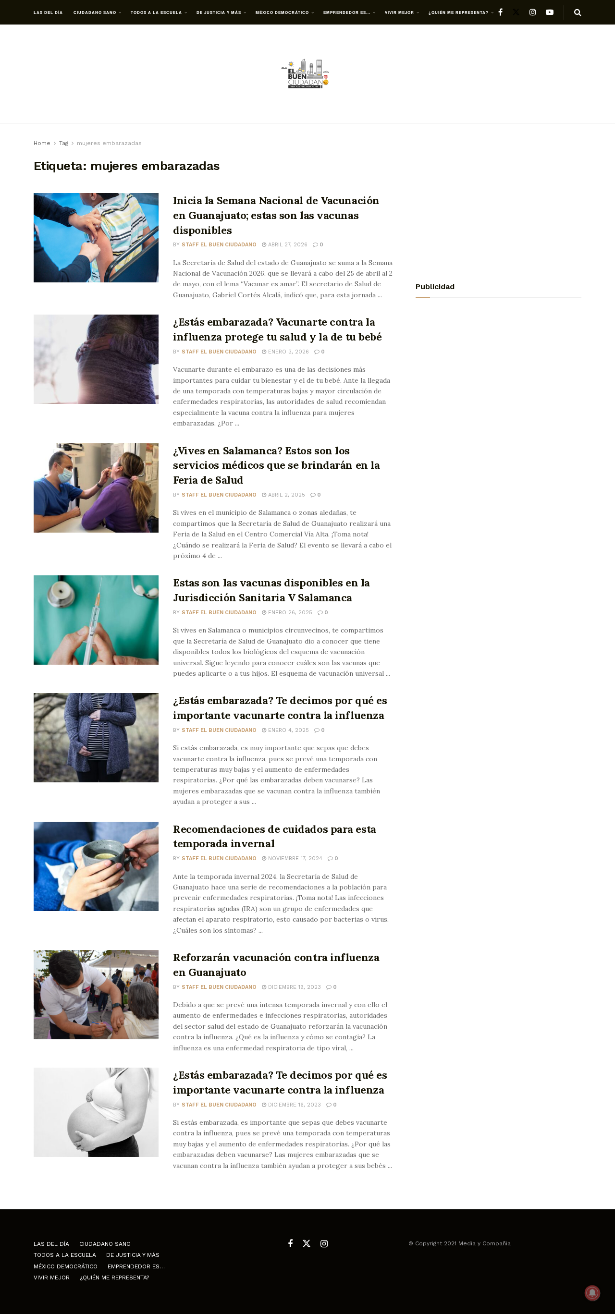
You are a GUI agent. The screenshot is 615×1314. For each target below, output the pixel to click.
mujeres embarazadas (109, 143)
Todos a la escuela (156, 12)
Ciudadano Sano (95, 12)
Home (42, 143)
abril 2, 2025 (285, 495)
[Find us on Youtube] (550, 12)
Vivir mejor (399, 12)
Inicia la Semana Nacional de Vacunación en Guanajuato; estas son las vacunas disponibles (276, 215)
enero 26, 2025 (289, 612)
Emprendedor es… (346, 12)
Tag (63, 143)
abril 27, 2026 (287, 245)
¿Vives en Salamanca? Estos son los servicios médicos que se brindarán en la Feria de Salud (276, 465)
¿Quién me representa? (459, 12)
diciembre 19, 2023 (293, 987)
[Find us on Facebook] (500, 12)
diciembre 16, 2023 (293, 1105)
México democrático (282, 12)
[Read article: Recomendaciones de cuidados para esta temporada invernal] (96, 866)
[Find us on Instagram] (532, 12)
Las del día (48, 12)
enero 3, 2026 (287, 352)
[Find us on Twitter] (516, 12)
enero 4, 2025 (287, 730)
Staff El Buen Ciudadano (219, 245)
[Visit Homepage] (307, 74)
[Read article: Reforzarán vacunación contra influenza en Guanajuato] (96, 994)
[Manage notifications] (592, 1293)
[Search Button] (577, 12)
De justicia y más (219, 12)
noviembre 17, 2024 (294, 858)
